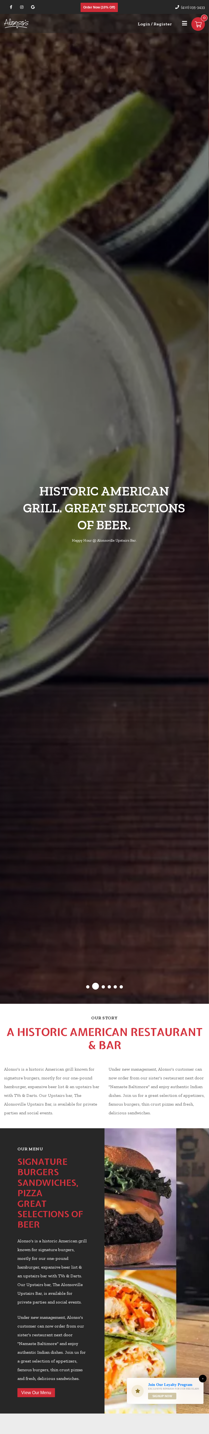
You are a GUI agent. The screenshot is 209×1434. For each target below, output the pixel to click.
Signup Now (162, 1396)
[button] (88, 987)
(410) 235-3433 (193, 7)
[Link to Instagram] (22, 7)
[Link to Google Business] (33, 7)
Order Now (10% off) (99, 7)
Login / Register (155, 23)
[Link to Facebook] (11, 7)
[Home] (16, 23)
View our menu (36, 1392)
